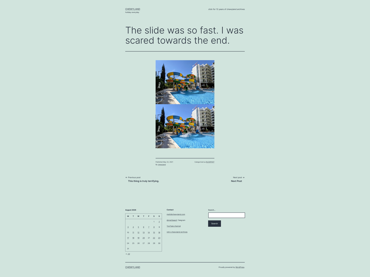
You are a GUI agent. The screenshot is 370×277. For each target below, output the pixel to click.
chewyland (132, 9)
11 (133, 232)
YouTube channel (174, 226)
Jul (129, 254)
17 (128, 238)
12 (138, 232)
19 (138, 238)
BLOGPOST (210, 162)
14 (149, 232)
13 (144, 232)
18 (133, 238)
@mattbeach (172, 220)
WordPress (239, 267)
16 (159, 232)
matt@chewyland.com (176, 214)
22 (154, 238)
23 (159, 238)
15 (154, 232)
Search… (211, 210)
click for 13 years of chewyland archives (226, 9)
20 (144, 238)
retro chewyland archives (177, 232)
